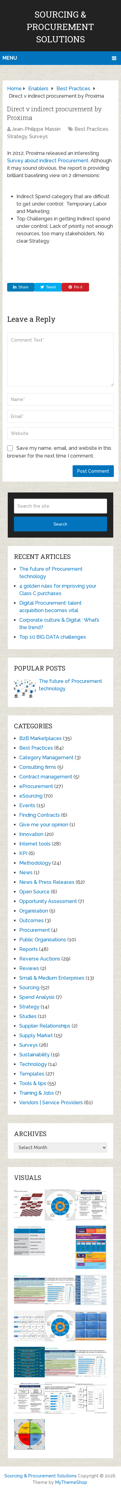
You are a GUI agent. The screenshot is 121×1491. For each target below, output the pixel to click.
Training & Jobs (36, 1093)
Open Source (34, 892)
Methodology (35, 863)
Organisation (33, 911)
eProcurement (36, 786)
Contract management (45, 777)
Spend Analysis (37, 997)
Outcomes (31, 920)
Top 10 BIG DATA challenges (52, 637)
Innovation (31, 834)
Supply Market (36, 1035)
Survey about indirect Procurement (47, 161)
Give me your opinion (43, 825)
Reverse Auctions (39, 959)
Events (27, 805)
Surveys (38, 136)
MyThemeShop (71, 1482)
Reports (28, 949)
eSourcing (31, 796)
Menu (9, 58)
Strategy (17, 136)
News (26, 872)
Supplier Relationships (44, 1026)
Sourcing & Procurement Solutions (60, 27)
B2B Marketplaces (40, 738)
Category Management (46, 757)
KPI (23, 853)
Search (60, 524)
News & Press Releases (46, 882)
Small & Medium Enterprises (51, 978)
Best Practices (91, 129)
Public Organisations (42, 940)
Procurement (34, 930)
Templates (31, 1074)
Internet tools (35, 844)
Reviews (29, 968)
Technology (33, 1064)
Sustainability (34, 1055)
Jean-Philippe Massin (36, 129)
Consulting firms (37, 767)
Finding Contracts (39, 815)
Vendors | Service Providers (51, 1102)
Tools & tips (32, 1083)
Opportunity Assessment (48, 901)
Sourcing (29, 987)
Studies (28, 1016)
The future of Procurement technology (70, 685)
